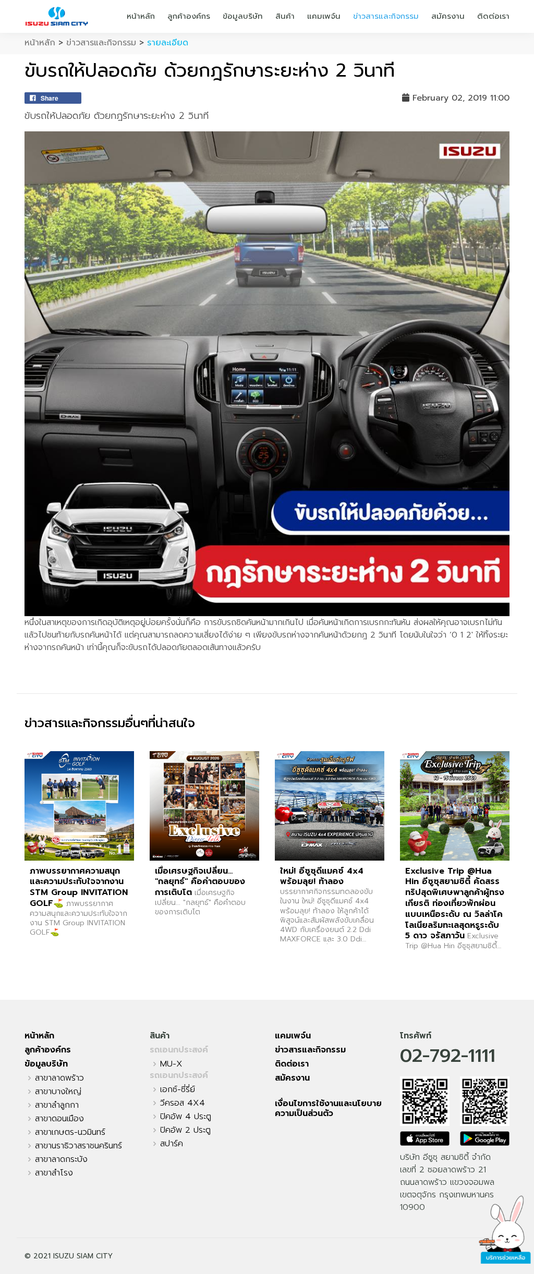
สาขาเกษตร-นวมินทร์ (70, 1132)
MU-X (171, 1064)
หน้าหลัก (141, 16)
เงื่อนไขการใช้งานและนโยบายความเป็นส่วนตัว (328, 1108)
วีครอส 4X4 (182, 1103)
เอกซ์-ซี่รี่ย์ (177, 1089)
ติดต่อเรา (493, 16)
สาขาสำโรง (54, 1173)
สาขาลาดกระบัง (61, 1159)
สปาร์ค (171, 1144)
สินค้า (285, 16)
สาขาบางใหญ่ (58, 1091)
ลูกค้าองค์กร (188, 16)
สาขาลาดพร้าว (59, 1078)
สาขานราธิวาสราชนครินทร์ (78, 1146)
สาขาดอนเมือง (59, 1118)
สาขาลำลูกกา (57, 1105)
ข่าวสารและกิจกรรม (386, 16)
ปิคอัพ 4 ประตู (185, 1116)
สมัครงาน (448, 16)
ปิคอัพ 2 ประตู (185, 1130)
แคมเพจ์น (324, 16)
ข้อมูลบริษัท (243, 16)
